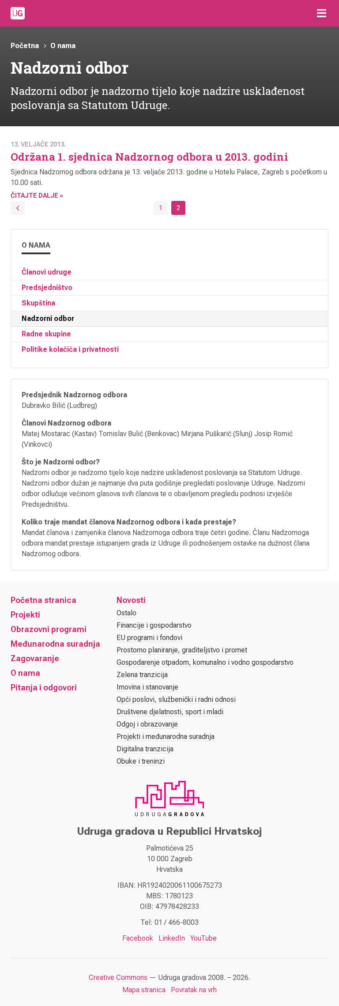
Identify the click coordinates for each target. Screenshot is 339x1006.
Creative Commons (118, 977)
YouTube (203, 938)
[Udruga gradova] (18, 13)
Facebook (137, 938)
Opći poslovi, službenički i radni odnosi (176, 699)
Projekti (25, 614)
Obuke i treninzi (141, 761)
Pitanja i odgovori (44, 687)
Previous (18, 208)
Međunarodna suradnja (55, 643)
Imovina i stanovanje (147, 687)
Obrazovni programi (49, 629)
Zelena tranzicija (142, 675)
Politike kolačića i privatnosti (70, 349)
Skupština (38, 303)
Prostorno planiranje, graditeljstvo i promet (182, 650)
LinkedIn (171, 938)
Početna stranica (43, 600)
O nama (62, 45)
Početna (25, 45)
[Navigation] (321, 13)
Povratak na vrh (194, 990)
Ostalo (126, 613)
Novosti (131, 600)
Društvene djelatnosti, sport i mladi (170, 712)
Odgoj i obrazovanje (147, 724)
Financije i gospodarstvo (154, 625)
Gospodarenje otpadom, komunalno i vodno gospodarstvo (205, 662)
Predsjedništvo (47, 287)
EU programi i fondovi (149, 637)
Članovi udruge (47, 272)
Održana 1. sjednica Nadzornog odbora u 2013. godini (149, 157)
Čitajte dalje (34, 195)
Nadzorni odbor (48, 318)
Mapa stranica (144, 990)
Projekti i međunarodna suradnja (166, 736)
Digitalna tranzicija (145, 749)
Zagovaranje (35, 658)
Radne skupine (46, 334)
